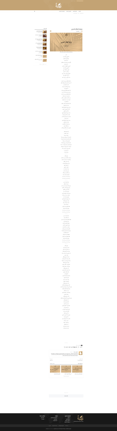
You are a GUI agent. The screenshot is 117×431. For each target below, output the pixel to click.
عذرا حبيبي (51, 360)
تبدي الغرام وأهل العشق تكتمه (39, 56)
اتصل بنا (72, 0)
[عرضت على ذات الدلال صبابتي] (45, 60)
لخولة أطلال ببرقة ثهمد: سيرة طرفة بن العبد (39, 48)
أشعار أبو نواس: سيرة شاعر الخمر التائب (38, 35)
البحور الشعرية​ (75, 11)
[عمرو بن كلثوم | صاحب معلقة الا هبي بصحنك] (45, 31)
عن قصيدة (74, 0)
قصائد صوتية (55, 420)
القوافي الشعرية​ (68, 11)
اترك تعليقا (65, 395)
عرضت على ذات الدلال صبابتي (38, 59)
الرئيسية (80, 11)
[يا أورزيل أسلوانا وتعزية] (55, 369)
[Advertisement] (58, 20)
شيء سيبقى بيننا (80, 360)
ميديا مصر (43, 419)
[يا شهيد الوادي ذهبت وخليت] (77, 369)
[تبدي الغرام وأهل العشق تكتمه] (45, 56)
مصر (81, 365)
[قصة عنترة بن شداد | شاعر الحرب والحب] (45, 52)
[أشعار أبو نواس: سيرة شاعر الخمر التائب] (45, 35)
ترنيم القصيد (55, 419)
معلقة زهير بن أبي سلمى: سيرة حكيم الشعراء (38, 43)
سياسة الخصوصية (54, 425)
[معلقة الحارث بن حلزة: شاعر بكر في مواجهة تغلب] (45, 40)
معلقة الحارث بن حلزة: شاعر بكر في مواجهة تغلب (38, 39)
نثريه (76, 345)
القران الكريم (42, 417)
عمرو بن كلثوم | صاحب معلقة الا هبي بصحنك (39, 31)
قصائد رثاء (79, 345)
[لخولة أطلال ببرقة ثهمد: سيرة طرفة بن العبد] (45, 48)
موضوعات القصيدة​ (62, 11)
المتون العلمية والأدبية (54, 417)
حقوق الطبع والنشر (61, 425)
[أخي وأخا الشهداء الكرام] (66, 369)
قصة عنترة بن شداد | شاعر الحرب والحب (38, 52)
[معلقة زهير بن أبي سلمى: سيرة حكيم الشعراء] (45, 44)
